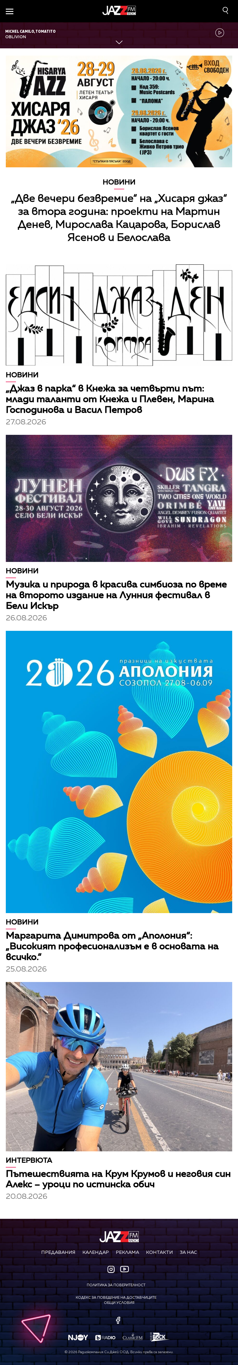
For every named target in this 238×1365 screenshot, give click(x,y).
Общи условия (119, 1303)
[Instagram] (112, 1270)
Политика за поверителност (116, 1285)
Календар (95, 1252)
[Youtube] (124, 1269)
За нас (188, 1252)
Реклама (127, 1252)
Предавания (58, 1252)
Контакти (159, 1252)
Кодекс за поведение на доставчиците (116, 1298)
